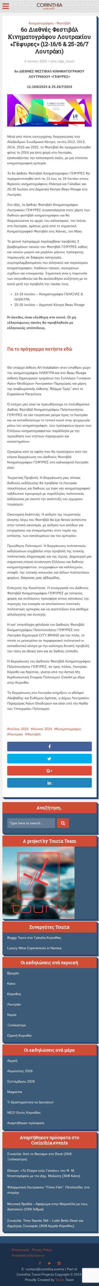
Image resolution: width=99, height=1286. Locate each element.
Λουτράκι (16, 734)
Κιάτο (11, 983)
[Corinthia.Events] (49, 5)
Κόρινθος (14, 994)
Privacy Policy (42, 1250)
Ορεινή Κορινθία (19, 1035)
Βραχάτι (13, 973)
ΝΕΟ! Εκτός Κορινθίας (24, 1112)
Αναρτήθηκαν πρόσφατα (25, 1123)
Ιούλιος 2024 (19, 729)
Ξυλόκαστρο (16, 1025)
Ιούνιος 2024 (42, 729)
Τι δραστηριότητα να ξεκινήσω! (30, 1102)
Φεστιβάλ (63, 23)
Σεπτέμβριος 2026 (21, 1081)
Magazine (14, 1092)
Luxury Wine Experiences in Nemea (34, 948)
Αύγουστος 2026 (20, 1071)
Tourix (59, 1280)
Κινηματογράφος (41, 23)
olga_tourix (66, 61)
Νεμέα (11, 1015)
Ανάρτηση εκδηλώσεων (28, 1255)
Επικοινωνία (20, 1250)
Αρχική (12, 1061)
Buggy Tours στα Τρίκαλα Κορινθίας (34, 938)
